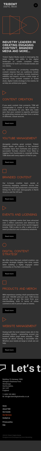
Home (5, 406)
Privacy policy (8, 422)
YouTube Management (20, 138)
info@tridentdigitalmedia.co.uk (17, 396)
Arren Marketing (26, 437)
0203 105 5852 (10, 394)
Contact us (6, 418)
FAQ (4, 425)
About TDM (6, 409)
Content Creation (18, 99)
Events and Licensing (20, 214)
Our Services (7, 415)
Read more (9, 123)
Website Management (20, 326)
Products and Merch (20, 289)
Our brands (7, 412)
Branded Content (17, 177)
